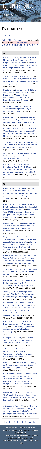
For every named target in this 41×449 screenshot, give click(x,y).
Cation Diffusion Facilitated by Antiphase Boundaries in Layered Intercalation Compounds (18, 228)
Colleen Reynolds (20, 255)
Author (4, 40)
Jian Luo (9, 244)
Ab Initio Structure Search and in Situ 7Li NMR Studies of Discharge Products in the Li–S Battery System (20, 66)
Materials (31, 427)
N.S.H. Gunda (19, 302)
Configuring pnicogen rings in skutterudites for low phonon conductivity (18, 329)
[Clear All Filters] (21, 42)
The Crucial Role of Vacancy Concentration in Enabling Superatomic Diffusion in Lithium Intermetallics (19, 397)
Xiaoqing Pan (8, 95)
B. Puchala (19, 305)
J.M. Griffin (23, 57)
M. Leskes (14, 57)
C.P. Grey (21, 62)
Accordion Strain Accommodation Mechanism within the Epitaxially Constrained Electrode (17, 97)
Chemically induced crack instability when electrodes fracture (20, 271)
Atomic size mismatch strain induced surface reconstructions (20, 145)
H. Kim (11, 321)
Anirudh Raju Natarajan (25, 291)
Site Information (9, 440)
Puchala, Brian (8, 188)
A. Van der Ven (23, 60)
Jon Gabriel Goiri (21, 207)
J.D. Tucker (7, 169)
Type (15, 40)
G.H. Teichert (8, 302)
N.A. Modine (16, 142)
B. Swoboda (7, 128)
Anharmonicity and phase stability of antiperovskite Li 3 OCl (17, 109)
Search (7, 35)
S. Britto (31, 57)
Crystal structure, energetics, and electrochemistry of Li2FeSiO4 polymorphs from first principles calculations (19, 411)
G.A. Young (16, 164)
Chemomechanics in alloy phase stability (19, 285)
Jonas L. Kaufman (16, 209)
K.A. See (6, 57)
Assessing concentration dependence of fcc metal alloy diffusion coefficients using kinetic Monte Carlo (20, 133)
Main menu (7, 14)
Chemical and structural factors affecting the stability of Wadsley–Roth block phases (19, 261)
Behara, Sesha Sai (10, 280)
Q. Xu (5, 153)
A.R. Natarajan (8, 305)
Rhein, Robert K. (9, 373)
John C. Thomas (21, 188)
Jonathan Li (32, 255)
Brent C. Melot (18, 244)
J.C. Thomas (19, 321)
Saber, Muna (8, 255)
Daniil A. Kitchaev (23, 237)
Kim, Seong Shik (9, 237)
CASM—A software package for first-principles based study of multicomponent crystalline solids (19, 214)
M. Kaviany (17, 324)
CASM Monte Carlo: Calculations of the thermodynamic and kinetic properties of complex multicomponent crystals (20, 195)
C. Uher (14, 326)
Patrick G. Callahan (24, 373)
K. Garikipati (28, 305)
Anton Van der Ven (23, 92)
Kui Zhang (32, 90)
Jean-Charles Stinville (17, 376)
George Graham (9, 92)
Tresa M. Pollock (9, 258)
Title (10, 40)
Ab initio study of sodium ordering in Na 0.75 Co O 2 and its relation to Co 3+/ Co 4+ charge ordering (20, 81)
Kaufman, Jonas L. (10, 117)
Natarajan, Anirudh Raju (12, 337)
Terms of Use (21, 440)
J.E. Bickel (7, 142)
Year (19, 40)
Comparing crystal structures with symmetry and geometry (19, 295)
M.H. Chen (7, 106)
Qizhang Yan (23, 242)
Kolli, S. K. (7, 362)
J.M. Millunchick (9, 144)
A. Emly (14, 60)
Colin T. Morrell (18, 239)
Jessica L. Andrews (10, 242)
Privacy (30, 440)
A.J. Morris (13, 62)
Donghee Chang (21, 90)
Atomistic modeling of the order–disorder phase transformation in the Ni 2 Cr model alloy (20, 172)
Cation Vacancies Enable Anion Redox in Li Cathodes (18, 247)
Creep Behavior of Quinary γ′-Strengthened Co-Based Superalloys (17, 382)
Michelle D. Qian (30, 239)
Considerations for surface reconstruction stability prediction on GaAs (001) (18, 355)
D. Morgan (32, 128)
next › (29, 422)
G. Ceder (6, 79)
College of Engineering (11, 430)
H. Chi (5, 321)
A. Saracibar (7, 406)
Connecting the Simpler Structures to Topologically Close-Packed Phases (19, 341)
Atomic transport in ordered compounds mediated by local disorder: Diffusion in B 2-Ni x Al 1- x (19, 156)
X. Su (27, 321)
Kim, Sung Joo (8, 90)
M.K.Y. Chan (28, 76)
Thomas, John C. (9, 291)
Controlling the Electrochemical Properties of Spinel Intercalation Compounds (19, 365)
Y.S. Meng (7, 76)
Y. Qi (5, 269)
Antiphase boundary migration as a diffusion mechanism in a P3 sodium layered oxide (20, 121)
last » (35, 422)
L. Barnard (7, 164)
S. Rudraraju (29, 302)
